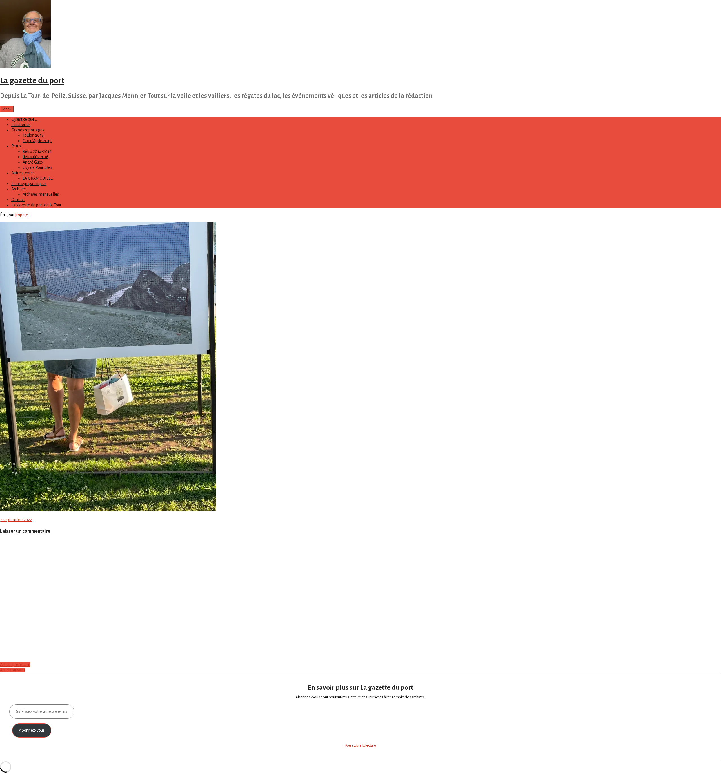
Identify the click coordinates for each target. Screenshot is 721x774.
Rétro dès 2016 (35, 157)
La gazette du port (32, 80)
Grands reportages (27, 130)
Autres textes (22, 173)
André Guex (33, 162)
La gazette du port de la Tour (36, 205)
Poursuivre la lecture (360, 745)
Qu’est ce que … (24, 119)
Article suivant (12, 670)
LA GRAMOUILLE (38, 178)
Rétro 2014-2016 (37, 151)
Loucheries (20, 124)
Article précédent (15, 664)
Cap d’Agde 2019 (37, 140)
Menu (6, 109)
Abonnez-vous (31, 730)
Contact (18, 199)
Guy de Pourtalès (37, 167)
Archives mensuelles (41, 194)
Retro (16, 146)
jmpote (21, 215)
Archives (18, 189)
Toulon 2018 (33, 135)
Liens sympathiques (28, 183)
